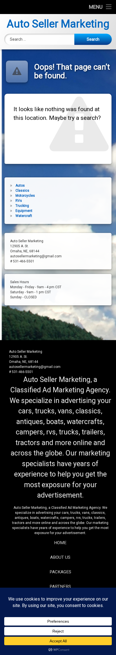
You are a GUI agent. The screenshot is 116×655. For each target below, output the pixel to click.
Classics (22, 191)
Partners (60, 586)
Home (60, 542)
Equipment (23, 211)
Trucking (22, 206)
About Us (60, 557)
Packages (60, 571)
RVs (18, 201)
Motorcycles (25, 196)
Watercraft (23, 216)
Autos (20, 185)
